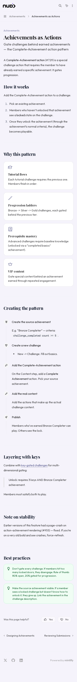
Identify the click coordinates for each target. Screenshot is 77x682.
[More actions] (72, 5)
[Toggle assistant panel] (66, 5)
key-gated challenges (34, 465)
